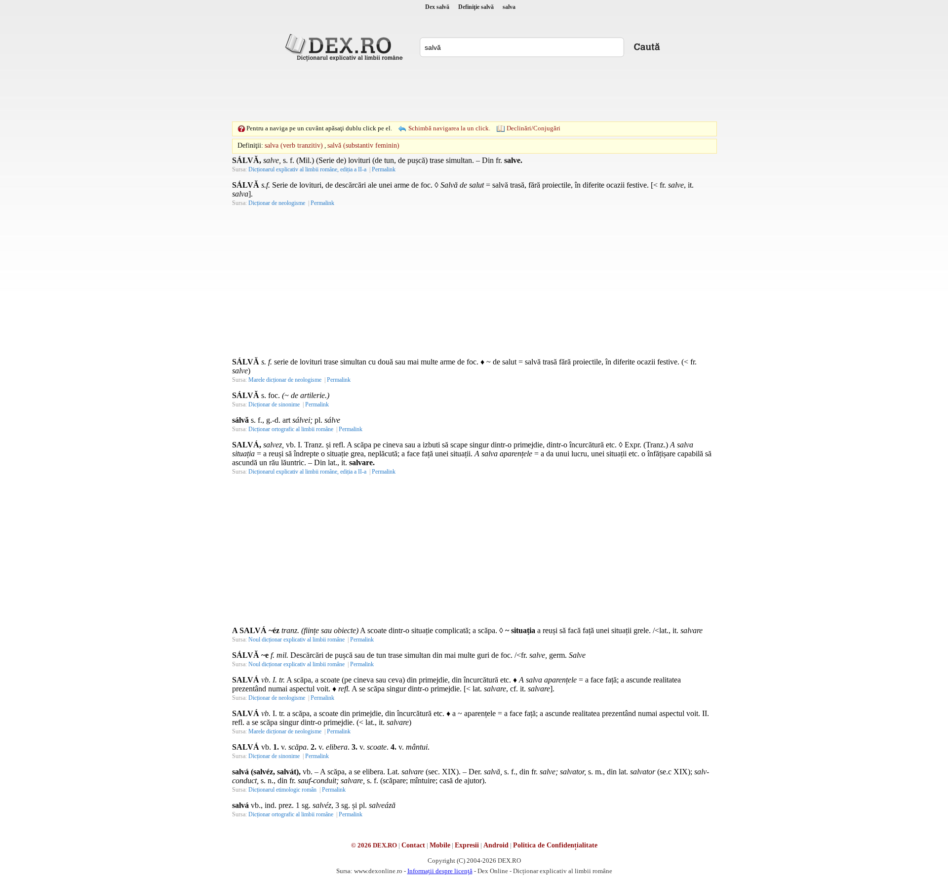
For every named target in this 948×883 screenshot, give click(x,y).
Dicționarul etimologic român (282, 789)
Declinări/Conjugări (533, 128)
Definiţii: (250, 145)
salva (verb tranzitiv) (294, 145)
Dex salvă (437, 6)
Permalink (383, 169)
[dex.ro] (345, 47)
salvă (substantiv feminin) (363, 145)
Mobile (440, 845)
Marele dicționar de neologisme (284, 379)
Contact (413, 845)
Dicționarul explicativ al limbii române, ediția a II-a (307, 169)
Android (496, 845)
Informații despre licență (440, 871)
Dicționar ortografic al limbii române (290, 429)
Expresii (467, 845)
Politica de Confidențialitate (555, 845)
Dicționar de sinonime (274, 404)
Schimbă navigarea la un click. (449, 128)
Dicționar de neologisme (276, 203)
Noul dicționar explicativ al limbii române (296, 639)
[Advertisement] (474, 91)
